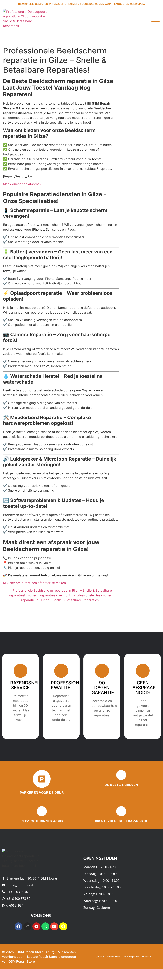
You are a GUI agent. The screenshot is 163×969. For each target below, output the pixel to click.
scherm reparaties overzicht (49, 595)
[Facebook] (18, 926)
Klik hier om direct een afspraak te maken (34, 583)
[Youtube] (36, 926)
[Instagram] (27, 926)
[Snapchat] (63, 926)
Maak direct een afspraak (22, 184)
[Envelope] (54, 926)
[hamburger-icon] (155, 20)
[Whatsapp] (45, 926)
